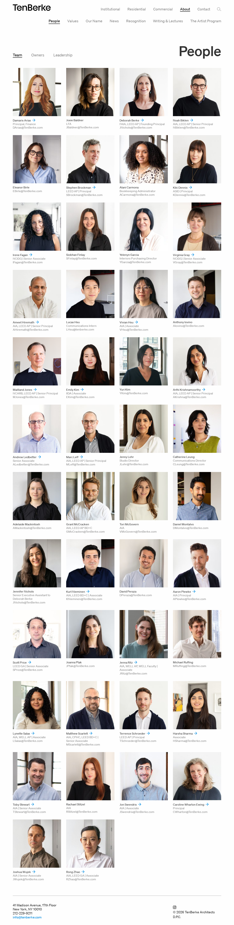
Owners (37, 55)
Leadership (62, 55)
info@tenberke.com (27, 917)
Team (17, 55)
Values (72, 21)
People (54, 21)
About (185, 9)
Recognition (136, 21)
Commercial (163, 9)
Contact (203, 9)
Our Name (94, 21)
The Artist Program (205, 21)
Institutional (110, 9)
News (114, 21)
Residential (136, 9)
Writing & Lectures (168, 21)
